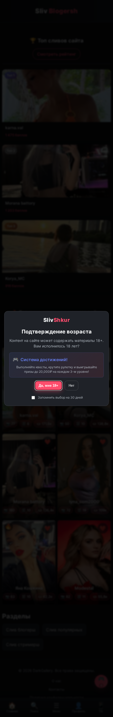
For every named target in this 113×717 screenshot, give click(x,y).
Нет (71, 385)
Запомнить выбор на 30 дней (60, 397)
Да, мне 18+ (48, 385)
